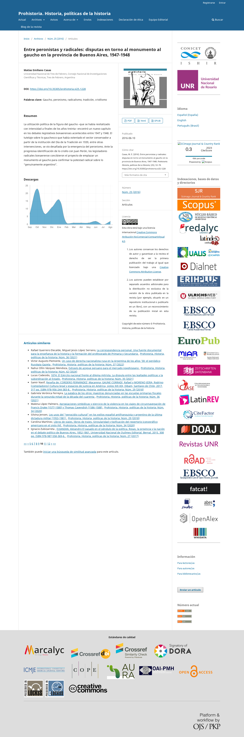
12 (48, 443)
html (143, 120)
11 (45, 443)
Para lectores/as (186, 563)
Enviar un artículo (190, 589)
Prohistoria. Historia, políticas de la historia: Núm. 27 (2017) (103, 436)
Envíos (87, 19)
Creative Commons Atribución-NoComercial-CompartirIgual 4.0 (143, 237)
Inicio (26, 38)
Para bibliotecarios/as (188, 573)
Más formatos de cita (136, 175)
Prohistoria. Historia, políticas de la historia (64, 13)
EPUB (157, 120)
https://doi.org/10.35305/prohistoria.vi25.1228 (58, 89)
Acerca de (70, 19)
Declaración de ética (131, 19)
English (181, 120)
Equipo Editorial (158, 19)
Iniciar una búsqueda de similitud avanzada (69, 451)
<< (25, 443)
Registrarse (209, 2)
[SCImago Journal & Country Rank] (199, 143)
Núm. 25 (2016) (56, 38)
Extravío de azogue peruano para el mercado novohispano (104, 368)
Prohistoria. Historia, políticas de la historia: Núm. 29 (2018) (108, 389)
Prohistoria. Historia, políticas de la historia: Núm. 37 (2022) (88, 364)
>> (54, 443)
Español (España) (187, 115)
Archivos (37, 19)
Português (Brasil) (188, 125)
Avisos (54, 19)
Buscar (218, 19)
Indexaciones (105, 19)
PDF (129, 120)
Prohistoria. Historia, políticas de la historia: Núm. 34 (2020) (99, 425)
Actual (22, 19)
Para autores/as (185, 568)
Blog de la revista (31, 26)
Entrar (222, 2)
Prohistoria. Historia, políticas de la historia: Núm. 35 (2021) (97, 378)
